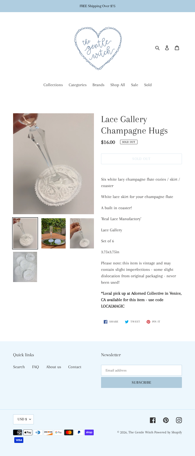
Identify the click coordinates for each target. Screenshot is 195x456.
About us (53, 366)
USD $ (22, 419)
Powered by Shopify (168, 432)
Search (19, 366)
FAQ (35, 366)
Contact (74, 366)
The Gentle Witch (141, 432)
